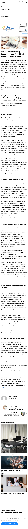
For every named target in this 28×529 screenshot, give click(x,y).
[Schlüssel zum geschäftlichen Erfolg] (14, 438)
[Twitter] (19, 2)
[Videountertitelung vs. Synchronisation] (14, 483)
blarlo (2, 387)
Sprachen (3, 6)
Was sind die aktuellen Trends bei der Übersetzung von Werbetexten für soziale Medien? (13, 472)
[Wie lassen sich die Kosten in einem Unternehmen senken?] (23, 413)
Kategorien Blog (5, 16)
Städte (2, 13)
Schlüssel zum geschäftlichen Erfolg (11, 454)
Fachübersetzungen (5, 9)
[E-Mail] (22, 2)
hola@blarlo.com (12, 398)
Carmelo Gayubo (13, 396)
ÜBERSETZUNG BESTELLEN (9, 523)
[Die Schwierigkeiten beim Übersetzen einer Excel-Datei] (5, 407)
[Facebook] (17, 2)
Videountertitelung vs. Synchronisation (12, 493)
